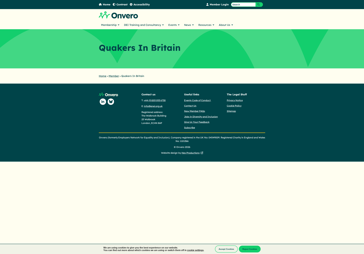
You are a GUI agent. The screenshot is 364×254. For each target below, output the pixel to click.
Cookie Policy (234, 106)
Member (114, 76)
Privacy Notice (235, 100)
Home (106, 4)
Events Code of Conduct (197, 100)
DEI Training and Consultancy (142, 25)
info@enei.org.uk (153, 106)
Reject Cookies (249, 249)
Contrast (122, 4)
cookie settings (195, 250)
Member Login (219, 4)
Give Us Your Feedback (196, 122)
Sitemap (231, 111)
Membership (109, 25)
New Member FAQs (194, 111)
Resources (204, 25)
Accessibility (142, 4)
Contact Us (190, 106)
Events (172, 25)
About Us (224, 25)
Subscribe (189, 127)
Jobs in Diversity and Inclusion (201, 117)
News (187, 25)
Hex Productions (191, 152)
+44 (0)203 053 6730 (155, 100)
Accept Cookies (226, 249)
